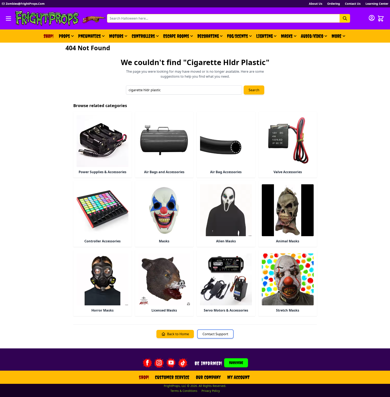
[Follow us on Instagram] (159, 363)
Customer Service (172, 377)
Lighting (264, 36)
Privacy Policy (210, 391)
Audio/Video (312, 36)
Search (254, 90)
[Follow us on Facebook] (147, 363)
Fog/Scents (237, 36)
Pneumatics (89, 36)
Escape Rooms (176, 36)
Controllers (143, 36)
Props (64, 36)
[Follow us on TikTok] (183, 363)
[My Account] (371, 18)
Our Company (208, 377)
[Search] (345, 18)
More (339, 37)
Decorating (208, 36)
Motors (116, 36)
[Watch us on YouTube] (171, 363)
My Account (238, 377)
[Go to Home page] (47, 18)
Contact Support (215, 334)
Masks (287, 36)
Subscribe (236, 363)
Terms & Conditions (183, 391)
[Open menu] (8, 18)
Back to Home (178, 334)
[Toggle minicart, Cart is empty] (380, 18)
